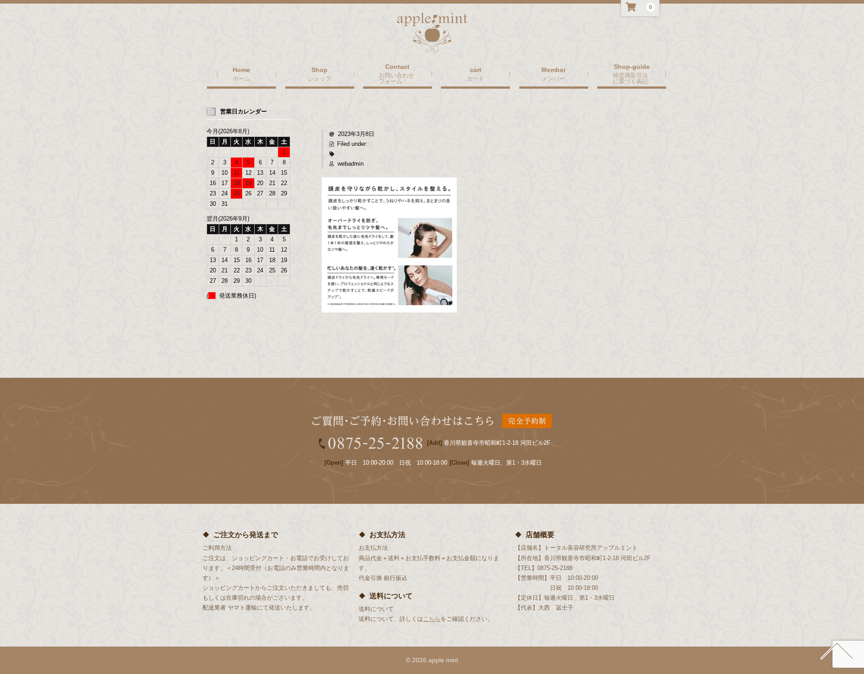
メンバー (553, 78)
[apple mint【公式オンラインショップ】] (432, 44)
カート (475, 78)
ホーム (241, 78)
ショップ (319, 78)
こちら (432, 618)
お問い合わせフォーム (396, 78)
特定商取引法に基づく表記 (630, 78)
